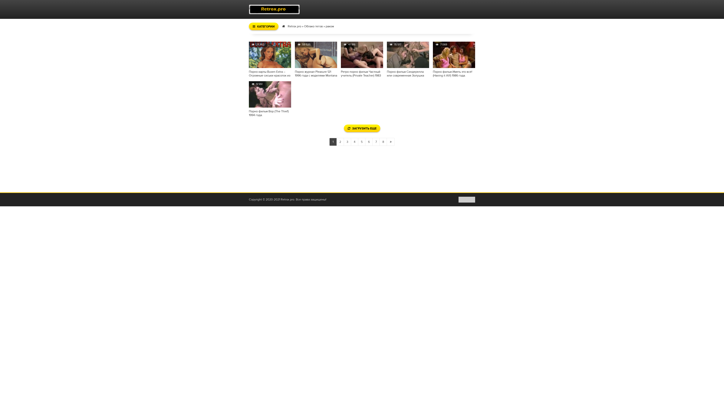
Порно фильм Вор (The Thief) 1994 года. (269, 113)
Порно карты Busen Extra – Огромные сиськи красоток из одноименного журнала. (269, 73)
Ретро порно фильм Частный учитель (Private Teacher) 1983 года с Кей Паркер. (361, 73)
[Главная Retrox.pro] (274, 9)
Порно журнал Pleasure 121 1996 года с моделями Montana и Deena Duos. (316, 73)
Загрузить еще (364, 128)
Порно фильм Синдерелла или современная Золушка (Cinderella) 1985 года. (405, 73)
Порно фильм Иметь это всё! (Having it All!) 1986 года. (452, 73)
